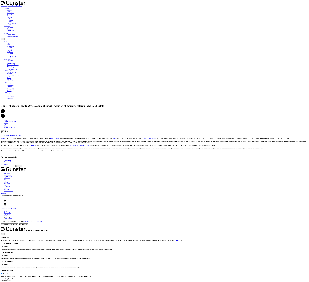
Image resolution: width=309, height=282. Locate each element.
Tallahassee (7, 186)
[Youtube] (5, 204)
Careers (9, 24)
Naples (5, 180)
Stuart (5, 185)
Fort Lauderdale (8, 176)
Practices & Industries (12, 36)
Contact (6, 92)
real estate (87, 145)
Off (7, 273)
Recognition (10, 20)
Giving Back (10, 13)
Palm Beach (7, 183)
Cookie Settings (5, 6)
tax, (78, 145)
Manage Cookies (5, 224)
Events (9, 78)
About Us (9, 11)
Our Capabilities (8, 33)
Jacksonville (7, 178)
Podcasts (9, 79)
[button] (3, 117)
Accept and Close (23, 224)
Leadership (10, 18)
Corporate (114, 138)
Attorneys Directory (12, 30)
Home (5, 211)
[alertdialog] (154, 254)
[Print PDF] (3, 113)
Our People (7, 26)
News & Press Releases (13, 75)
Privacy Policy (7, 214)
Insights (9, 76)
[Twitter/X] (4, 202)
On (3, 273)
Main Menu (19, 6)
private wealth (72, 145)
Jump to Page (4, 164)
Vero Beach (7, 189)
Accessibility (4, 208)
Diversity (9, 16)
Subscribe (3, 193)
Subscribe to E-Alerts (12, 81)
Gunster (3, 138)
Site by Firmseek (8, 218)
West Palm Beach (8, 191)
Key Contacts (10, 96)
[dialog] (154, 223)
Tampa (5, 188)
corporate (81, 145)
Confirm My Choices (6, 280)
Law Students (10, 88)
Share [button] (2, 133)
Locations (9, 21)
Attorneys (9, 86)
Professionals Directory (13, 31)
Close (2, 234)
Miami (5, 179)
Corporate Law (8, 160)
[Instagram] (5, 206)
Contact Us (10, 98)
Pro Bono (9, 14)
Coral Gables (7, 175)
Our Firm (6, 8)
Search (9, 29)
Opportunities (10, 85)
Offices (9, 95)
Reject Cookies (14, 224)
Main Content (12, 6)
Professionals (10, 89)
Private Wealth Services (150, 138)
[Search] (2, 102)
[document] (154, 254)
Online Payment (11, 208)
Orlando (6, 182)
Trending (9, 73)
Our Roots (9, 17)
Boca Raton (7, 173)
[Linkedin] (5, 200)
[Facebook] (4, 198)
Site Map (6, 215)
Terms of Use (7, 213)
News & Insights (11, 23)
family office (34, 145)
